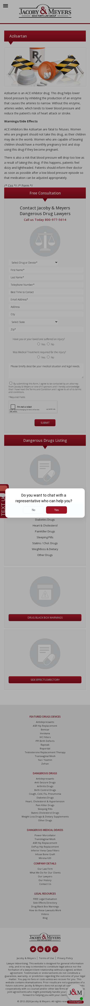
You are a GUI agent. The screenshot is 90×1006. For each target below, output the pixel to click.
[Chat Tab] (45, 503)
